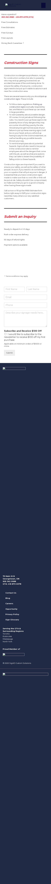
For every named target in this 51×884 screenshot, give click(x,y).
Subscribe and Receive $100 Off (23, 331)
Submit (9, 353)
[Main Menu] (43, 5)
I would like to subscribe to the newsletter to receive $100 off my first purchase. (24, 337)
